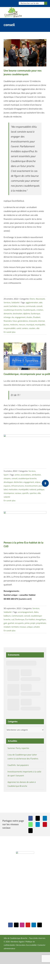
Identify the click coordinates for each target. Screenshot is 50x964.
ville (37, 328)
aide (40, 302)
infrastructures (17, 486)
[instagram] (22, 925)
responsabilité (10, 328)
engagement (20, 317)
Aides (36, 612)
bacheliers (13, 306)
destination (17, 313)
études (29, 317)
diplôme (26, 313)
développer (8, 482)
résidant (7, 627)
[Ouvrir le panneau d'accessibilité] (45, 483)
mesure (22, 324)
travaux (23, 627)
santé (18, 328)
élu (13, 317)
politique (40, 489)
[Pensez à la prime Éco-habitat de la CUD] (25, 524)
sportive (33, 493)
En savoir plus (10, 332)
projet (32, 623)
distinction (18, 482)
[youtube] (28, 925)
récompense (9, 493)
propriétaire (41, 623)
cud (12, 619)
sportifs (25, 493)
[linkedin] (33, 925)
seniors (25, 328)
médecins (14, 324)
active (17, 475)
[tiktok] (39, 925)
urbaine (36, 627)
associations (26, 475)
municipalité (40, 324)
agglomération (32, 302)
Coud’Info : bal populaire (18, 765)
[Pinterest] (45, 824)
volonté (7, 497)
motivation (13, 489)
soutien (32, 328)
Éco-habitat (30, 619)
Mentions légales (17, 942)
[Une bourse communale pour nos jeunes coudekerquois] (25, 52)
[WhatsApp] (30, 824)
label (6, 489)
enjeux (37, 482)
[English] (7, 3)
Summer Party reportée (18, 748)
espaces (7, 486)
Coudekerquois (29, 310)
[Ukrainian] (13, 3)
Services (7, 302)
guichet (11, 623)
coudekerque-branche (13, 310)
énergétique (41, 619)
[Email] (30, 831)
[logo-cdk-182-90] (13, 8)
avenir (6, 306)
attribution (36, 475)
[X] (37, 818)
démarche (8, 313)
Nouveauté (40, 299)
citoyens (7, 478)
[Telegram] (37, 824)
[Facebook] (30, 818)
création (39, 310)
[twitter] (16, 925)
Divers (32, 299)
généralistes (23, 321)
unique (30, 627)
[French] (10, 3)
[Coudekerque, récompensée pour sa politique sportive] (25, 356)
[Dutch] (4, 3)
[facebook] (10, 925)
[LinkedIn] (45, 818)
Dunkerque (35, 313)
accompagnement (25, 612)
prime (27, 623)
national (32, 489)
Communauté (17, 616)
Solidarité (15, 302)
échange (7, 317)
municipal (30, 324)
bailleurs (7, 616)
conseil (39, 306)
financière (8, 321)
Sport (6, 475)
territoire (15, 627)
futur (15, 321)
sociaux (18, 493)
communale (31, 306)
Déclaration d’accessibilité (26, 945)
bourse (22, 306)
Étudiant (36, 317)
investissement (31, 486)
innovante (33, 321)
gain (5, 623)
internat (41, 321)
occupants (19, 623)
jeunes (6, 324)
